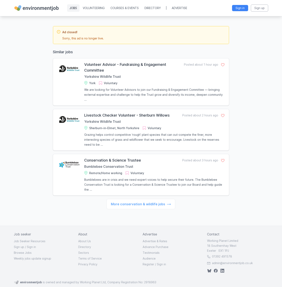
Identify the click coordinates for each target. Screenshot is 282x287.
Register (148, 264)
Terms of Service (90, 258)
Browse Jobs (23, 252)
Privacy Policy (87, 264)
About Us (84, 241)
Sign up (19, 247)
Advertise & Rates (155, 241)
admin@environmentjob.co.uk (232, 263)
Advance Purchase (155, 247)
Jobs (73, 8)
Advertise (179, 8)
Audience (149, 258)
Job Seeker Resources (29, 241)
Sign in (31, 247)
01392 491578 (221, 256)
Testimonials (151, 252)
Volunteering (94, 8)
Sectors (83, 252)
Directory (153, 8)
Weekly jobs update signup (32, 258)
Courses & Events (124, 8)
